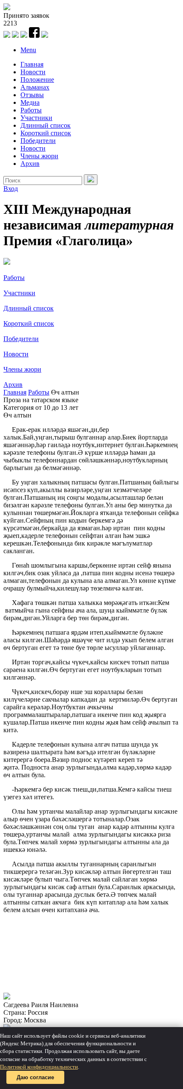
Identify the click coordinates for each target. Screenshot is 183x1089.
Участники (36, 117)
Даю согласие (35, 1077)
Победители (38, 140)
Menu (28, 49)
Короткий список (45, 133)
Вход (10, 188)
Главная (31, 64)
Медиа (30, 102)
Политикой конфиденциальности (39, 1067)
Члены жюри (39, 156)
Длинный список (45, 125)
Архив (30, 163)
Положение (37, 79)
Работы (31, 110)
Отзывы (32, 94)
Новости (33, 72)
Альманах (34, 87)
